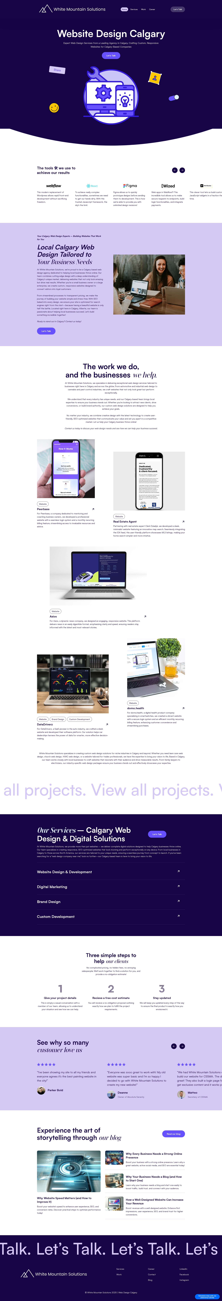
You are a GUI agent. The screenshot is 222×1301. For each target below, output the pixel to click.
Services (134, 9)
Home (124, 9)
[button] (175, 170)
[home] (71, 9)
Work (143, 9)
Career (152, 9)
